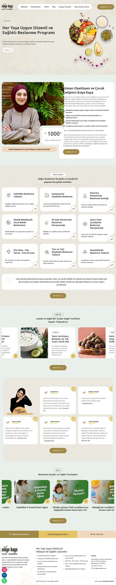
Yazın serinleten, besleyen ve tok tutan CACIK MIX (41, 339)
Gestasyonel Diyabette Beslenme (47, 558)
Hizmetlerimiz (36, 7)
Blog (54, 7)
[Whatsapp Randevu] (4, 580)
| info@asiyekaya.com (99, 568)
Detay (7, 50)
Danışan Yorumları (65, 7)
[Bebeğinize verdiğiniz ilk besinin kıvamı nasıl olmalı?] (96, 492)
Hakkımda (24, 7)
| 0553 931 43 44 (97, 566)
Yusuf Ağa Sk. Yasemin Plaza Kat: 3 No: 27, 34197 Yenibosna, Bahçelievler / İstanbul (101, 561)
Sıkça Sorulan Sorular (81, 7)
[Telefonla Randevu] (4, 575)
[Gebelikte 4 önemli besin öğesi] (19, 492)
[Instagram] (4, 569)
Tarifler (46, 7)
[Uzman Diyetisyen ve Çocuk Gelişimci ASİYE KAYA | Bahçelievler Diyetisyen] (7, 7)
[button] (54, 361)
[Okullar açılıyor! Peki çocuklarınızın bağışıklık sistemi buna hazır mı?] (58, 492)
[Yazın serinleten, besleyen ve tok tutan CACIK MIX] (15, 342)
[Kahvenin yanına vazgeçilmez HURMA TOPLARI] (73, 342)
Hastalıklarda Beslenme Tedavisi (75, 569)
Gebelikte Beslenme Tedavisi (46, 555)
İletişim (93, 556)
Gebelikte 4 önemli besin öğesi (19, 507)
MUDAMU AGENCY (108, 581)
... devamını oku (86, 403)
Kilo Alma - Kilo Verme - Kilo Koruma (76, 561)
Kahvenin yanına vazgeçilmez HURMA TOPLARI (99, 339)
